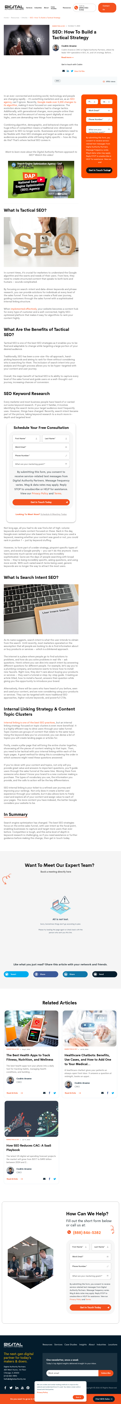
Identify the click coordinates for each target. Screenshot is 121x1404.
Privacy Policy (40, 493)
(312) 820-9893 (10, 1376)
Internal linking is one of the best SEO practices (29, 722)
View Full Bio (79, 71)
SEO (57, 81)
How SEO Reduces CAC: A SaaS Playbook (28, 1148)
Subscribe (106, 1373)
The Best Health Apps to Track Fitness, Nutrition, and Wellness (29, 1057)
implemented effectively (24, 308)
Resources (67, 8)
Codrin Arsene (24, 1078)
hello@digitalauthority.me (15, 1379)
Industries (38, 8)
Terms (57, 493)
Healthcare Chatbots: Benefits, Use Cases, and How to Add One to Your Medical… (88, 1059)
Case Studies (53, 8)
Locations (112, 1344)
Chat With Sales (102, 1399)
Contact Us (106, 8)
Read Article (12, 1093)
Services (29, 8)
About (46, 8)
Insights (83, 1344)
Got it (78, 1397)
